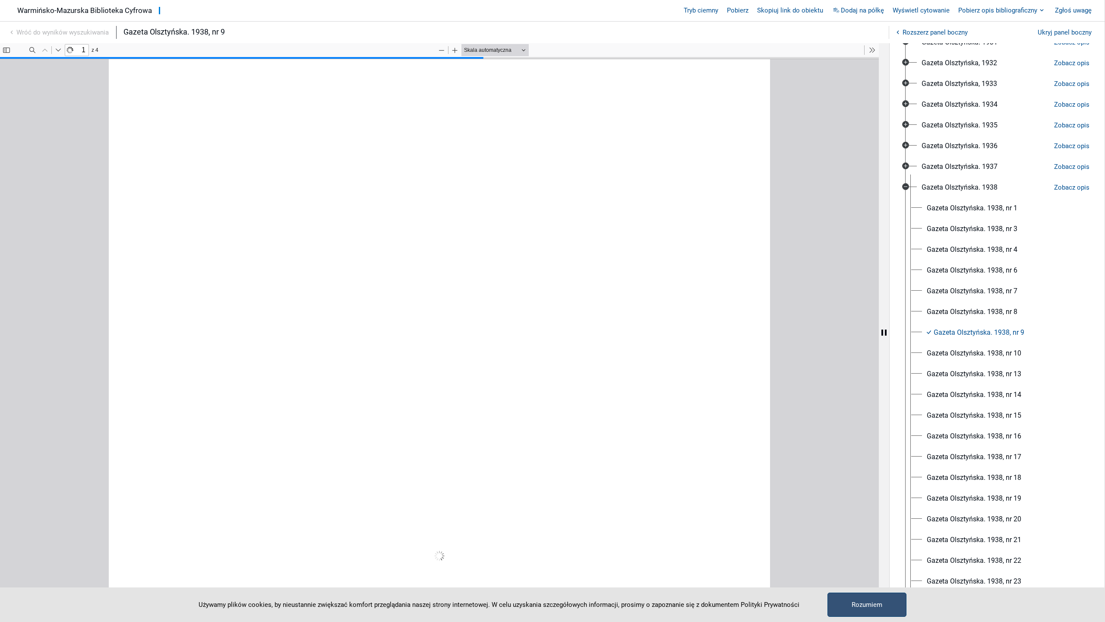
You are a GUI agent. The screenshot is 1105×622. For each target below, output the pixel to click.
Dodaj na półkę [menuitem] (862, 10)
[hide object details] (884, 332)
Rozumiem (867, 605)
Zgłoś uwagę (1073, 10)
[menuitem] (959, 63)
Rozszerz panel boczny (935, 32)
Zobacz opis (1071, 63)
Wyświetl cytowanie (921, 10)
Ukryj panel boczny (1065, 32)
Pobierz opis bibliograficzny (997, 10)
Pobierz (737, 10)
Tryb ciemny (701, 10)
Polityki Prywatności (770, 605)
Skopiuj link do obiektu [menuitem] (790, 10)
